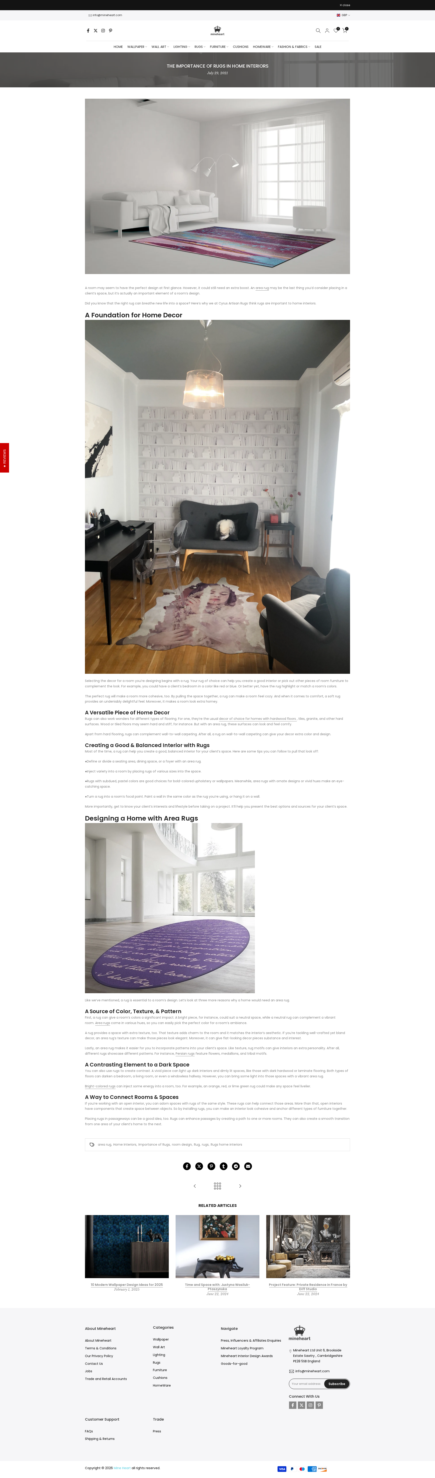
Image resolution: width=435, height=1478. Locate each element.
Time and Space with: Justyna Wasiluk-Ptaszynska (217, 1286)
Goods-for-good (234, 1363)
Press (157, 1431)
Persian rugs (185, 1053)
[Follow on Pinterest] (111, 30)
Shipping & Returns (100, 1438)
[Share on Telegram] (236, 1166)
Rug (197, 1144)
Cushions (160, 1377)
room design (182, 1144)
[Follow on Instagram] (103, 30)
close (91, 5)
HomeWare (162, 1385)
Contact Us (94, 1363)
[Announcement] (217, 5)
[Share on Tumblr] (223, 1166)
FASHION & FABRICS (292, 46)
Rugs (156, 1362)
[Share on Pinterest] (211, 1166)
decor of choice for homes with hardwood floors (258, 718)
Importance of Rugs (154, 1144)
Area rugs (102, 1023)
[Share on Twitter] (199, 1166)
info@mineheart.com (107, 15)
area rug (262, 288)
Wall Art (159, 1347)
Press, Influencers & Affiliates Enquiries (251, 1340)
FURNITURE (218, 46)
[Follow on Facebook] (88, 30)
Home (118, 46)
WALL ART (159, 46)
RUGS (199, 46)
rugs (205, 1144)
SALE (318, 46)
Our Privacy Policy (99, 1356)
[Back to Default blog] (217, 1186)
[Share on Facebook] (187, 1166)
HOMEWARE (262, 46)
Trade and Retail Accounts (106, 1379)
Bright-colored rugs (100, 1086)
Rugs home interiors (226, 1144)
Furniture (160, 1370)
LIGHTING (180, 46)
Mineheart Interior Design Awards (247, 1356)
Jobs (88, 1371)
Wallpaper (161, 1339)
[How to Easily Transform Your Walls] (195, 1186)
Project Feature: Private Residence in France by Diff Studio (308, 1286)
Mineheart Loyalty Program (242, 1348)
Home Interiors (124, 1144)
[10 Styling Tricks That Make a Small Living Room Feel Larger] (240, 1186)
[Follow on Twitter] (96, 30)
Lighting (159, 1355)
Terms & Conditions (100, 1348)
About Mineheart (98, 1340)
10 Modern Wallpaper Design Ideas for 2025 (127, 1284)
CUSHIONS (241, 46)
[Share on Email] (248, 1166)
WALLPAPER (135, 46)
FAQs (89, 1431)
